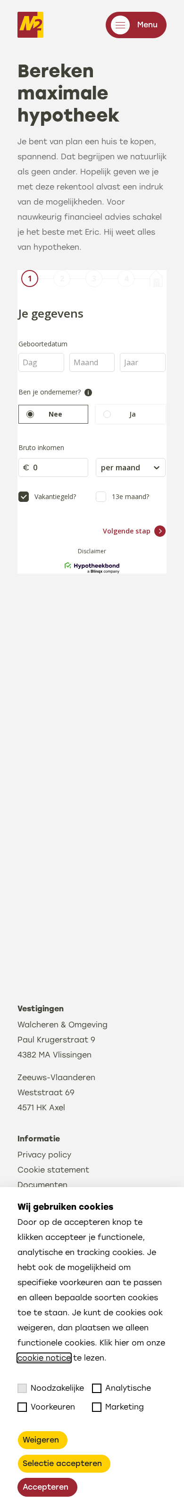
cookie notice (44, 1357)
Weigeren (41, 1439)
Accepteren (45, 1487)
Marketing (124, 1406)
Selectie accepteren (62, 1463)
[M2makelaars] (30, 25)
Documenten (42, 1184)
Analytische (128, 1388)
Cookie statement (53, 1169)
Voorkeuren (53, 1406)
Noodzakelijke (57, 1388)
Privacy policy (44, 1154)
